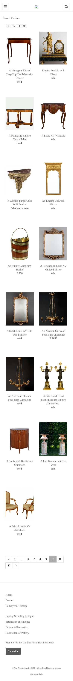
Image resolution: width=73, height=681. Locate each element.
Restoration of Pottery (17, 633)
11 (60, 559)
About (9, 594)
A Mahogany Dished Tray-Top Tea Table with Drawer (19, 74)
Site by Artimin (36, 674)
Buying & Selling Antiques (20, 616)
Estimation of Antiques (18, 621)
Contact (10, 600)
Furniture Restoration (17, 627)
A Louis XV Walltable (53, 135)
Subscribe (13, 651)
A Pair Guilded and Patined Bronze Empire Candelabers (53, 400)
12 (9, 565)
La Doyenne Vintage (16, 606)
